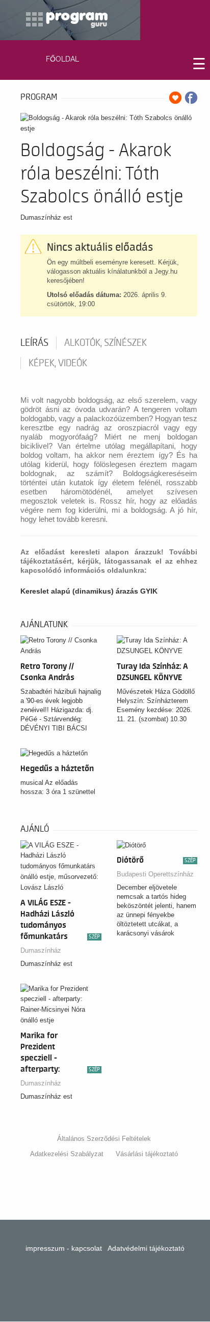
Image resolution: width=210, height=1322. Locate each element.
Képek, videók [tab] (58, 363)
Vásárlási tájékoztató (147, 1154)
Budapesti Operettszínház (155, 874)
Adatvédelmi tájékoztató (146, 1248)
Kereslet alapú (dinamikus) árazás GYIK (89, 591)
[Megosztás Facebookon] (191, 98)
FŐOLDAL (62, 59)
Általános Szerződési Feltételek (104, 1138)
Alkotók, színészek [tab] (105, 342)
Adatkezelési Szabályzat (66, 1154)
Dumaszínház (40, 950)
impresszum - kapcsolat (63, 1248)
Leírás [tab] (34, 342)
